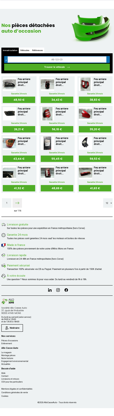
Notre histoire (7, 358)
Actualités (5, 364)
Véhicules (24, 50)
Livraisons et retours (10, 379)
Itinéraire (14, 328)
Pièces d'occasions (9, 340)
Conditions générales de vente (14, 392)
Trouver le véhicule (54, 67)
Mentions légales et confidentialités (16, 389)
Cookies (4, 396)
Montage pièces (8, 355)
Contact (4, 376)
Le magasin (6, 352)
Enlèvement (6, 343)
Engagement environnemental (14, 361)
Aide (3, 373)
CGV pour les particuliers (12, 382)
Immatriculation (10, 50)
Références (37, 50)
